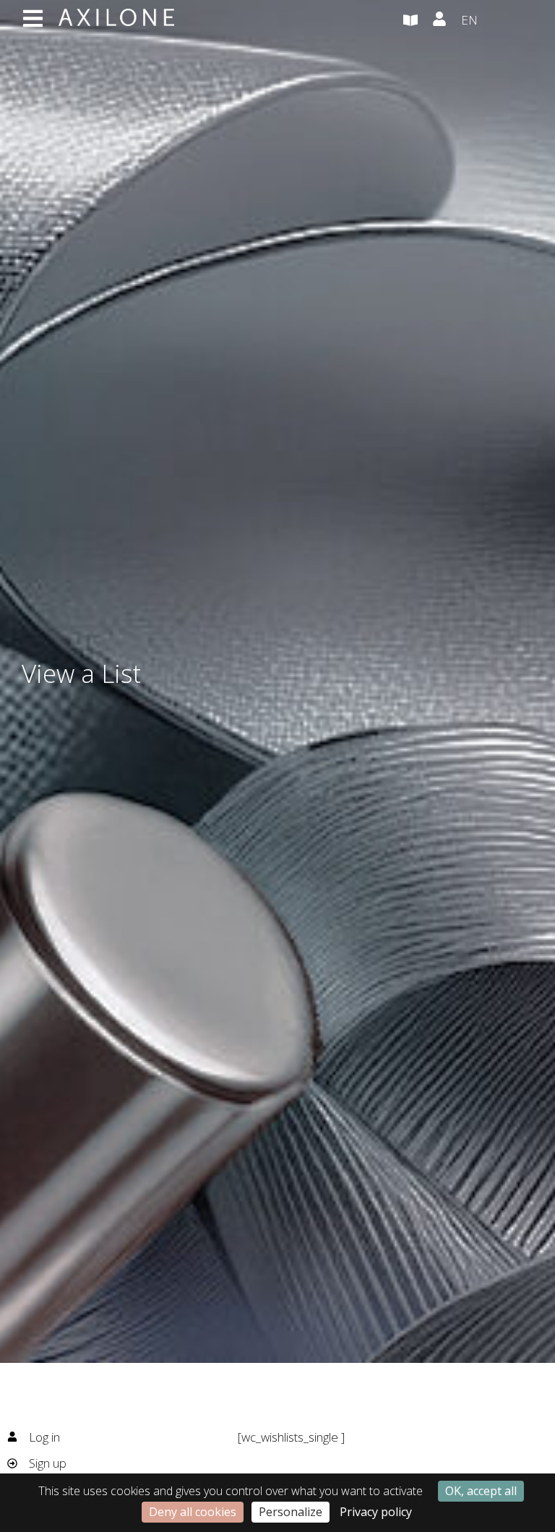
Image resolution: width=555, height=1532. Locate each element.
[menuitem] (497, 21)
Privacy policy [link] (376, 1512)
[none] (497, 21)
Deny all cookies (192, 1512)
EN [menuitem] (469, 20)
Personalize (290, 1512)
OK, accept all (481, 1491)
